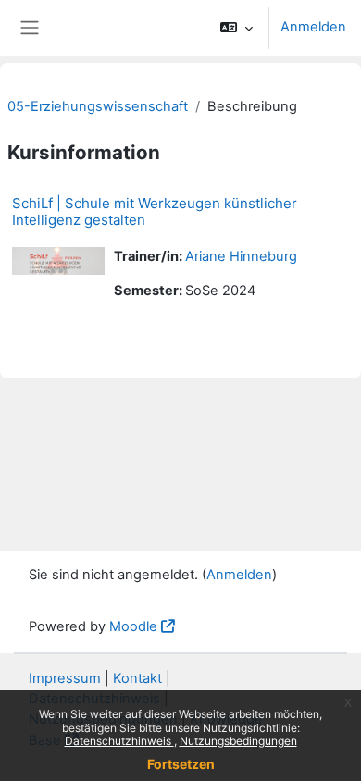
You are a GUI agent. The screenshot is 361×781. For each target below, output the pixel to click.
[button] (236, 28)
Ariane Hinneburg (241, 256)
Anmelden (313, 27)
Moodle (133, 626)
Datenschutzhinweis (119, 741)
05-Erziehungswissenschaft (97, 106)
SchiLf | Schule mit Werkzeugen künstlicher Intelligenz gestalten (154, 211)
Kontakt (137, 678)
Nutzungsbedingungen (238, 741)
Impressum (65, 678)
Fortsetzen (181, 764)
